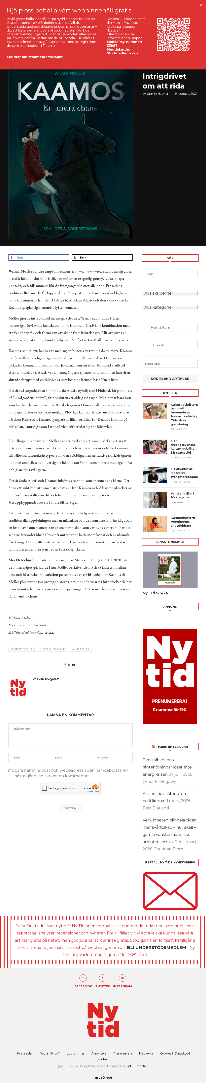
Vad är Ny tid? (50, 1053)
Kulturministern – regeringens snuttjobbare (184, 521)
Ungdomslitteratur (52, 649)
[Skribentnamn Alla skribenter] (170, 292)
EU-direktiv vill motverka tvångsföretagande (184, 473)
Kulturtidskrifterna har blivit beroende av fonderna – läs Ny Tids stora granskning (184, 414)
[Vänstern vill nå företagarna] (155, 500)
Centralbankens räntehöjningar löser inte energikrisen (167, 767)
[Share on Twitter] (69, 665)
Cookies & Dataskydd (175, 1053)
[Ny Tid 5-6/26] (170, 570)
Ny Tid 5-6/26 (155, 593)
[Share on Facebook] (65, 665)
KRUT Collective (137, 1066)
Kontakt (103, 1059)
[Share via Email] (73, 665)
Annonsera (98, 1053)
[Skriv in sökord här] (170, 274)
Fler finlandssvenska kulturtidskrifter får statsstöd (183, 446)
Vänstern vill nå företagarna (182, 495)
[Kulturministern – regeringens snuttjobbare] (155, 524)
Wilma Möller (80, 649)
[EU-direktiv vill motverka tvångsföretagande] (155, 475)
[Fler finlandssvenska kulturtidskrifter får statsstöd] (155, 447)
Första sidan (24, 1053)
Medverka (146, 1053)
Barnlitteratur (21, 649)
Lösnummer (75, 1053)
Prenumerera (122, 1053)
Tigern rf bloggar (172, 746)
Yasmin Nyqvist (157, 94)
